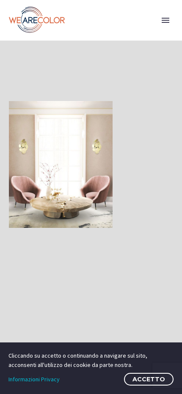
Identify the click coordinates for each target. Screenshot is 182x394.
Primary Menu (165, 20)
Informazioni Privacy (34, 379)
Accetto (148, 379)
